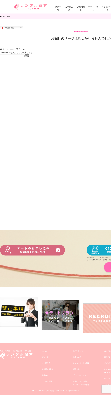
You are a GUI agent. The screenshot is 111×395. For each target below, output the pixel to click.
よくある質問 (47, 381)
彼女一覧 (45, 357)
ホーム (44, 351)
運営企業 (76, 369)
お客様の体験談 (47, 369)
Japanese (9, 28)
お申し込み (77, 357)
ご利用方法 (46, 363)
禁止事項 (45, 375)
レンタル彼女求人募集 (81, 363)
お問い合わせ (78, 351)
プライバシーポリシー (81, 375)
